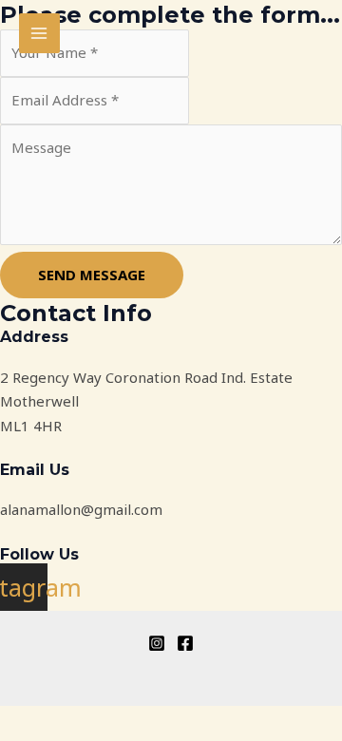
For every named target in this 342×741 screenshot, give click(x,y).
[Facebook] (185, 643)
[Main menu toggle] (39, 33)
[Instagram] (156, 643)
